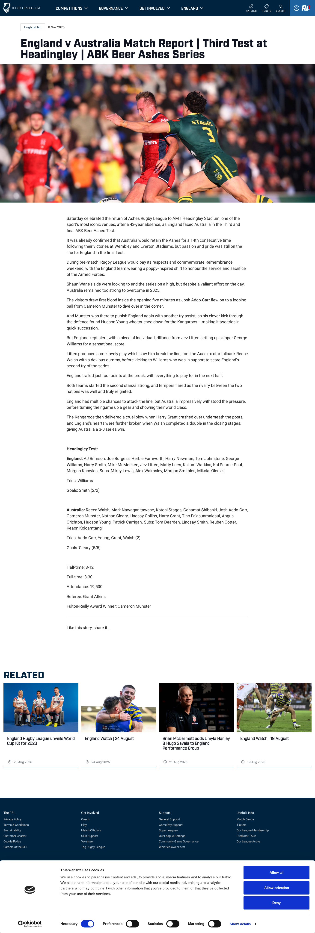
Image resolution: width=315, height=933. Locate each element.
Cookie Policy (12, 841)
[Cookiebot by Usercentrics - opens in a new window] (30, 924)
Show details (240, 924)
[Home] (6, 8)
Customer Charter (14, 836)
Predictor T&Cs (246, 836)
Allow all (276, 872)
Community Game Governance (179, 841)
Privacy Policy (12, 819)
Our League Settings (172, 836)
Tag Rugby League (93, 847)
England (189, 8)
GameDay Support (171, 825)
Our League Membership (253, 830)
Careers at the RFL (15, 847)
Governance (111, 8)
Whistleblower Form (172, 847)
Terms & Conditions (16, 825)
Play (84, 825)
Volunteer (87, 841)
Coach (85, 819)
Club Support (89, 836)
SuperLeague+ (168, 830)
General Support (169, 819)
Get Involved (152, 8)
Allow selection (276, 888)
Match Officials (91, 830)
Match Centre (245, 819)
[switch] (132, 923)
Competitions (69, 8)
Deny (276, 903)
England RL (32, 27)
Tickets (242, 825)
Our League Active (248, 841)
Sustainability (12, 830)
